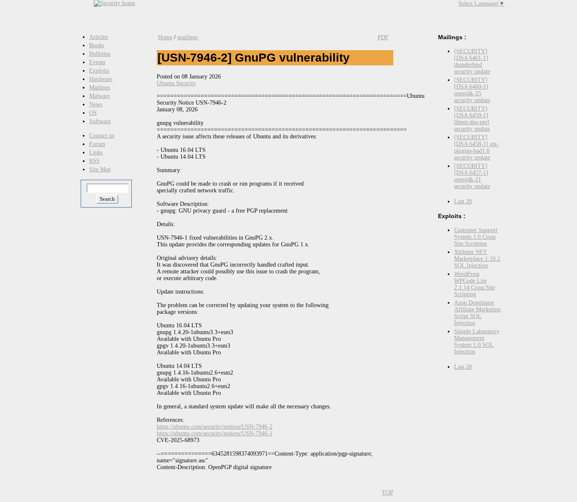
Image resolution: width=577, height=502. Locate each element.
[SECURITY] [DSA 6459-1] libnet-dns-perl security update (472, 118)
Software (100, 121)
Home (165, 37)
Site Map (100, 169)
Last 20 (463, 201)
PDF (383, 37)
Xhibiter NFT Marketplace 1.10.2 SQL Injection (477, 259)
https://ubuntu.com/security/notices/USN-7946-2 (214, 427)
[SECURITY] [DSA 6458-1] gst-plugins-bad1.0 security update (476, 147)
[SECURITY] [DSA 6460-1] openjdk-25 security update (472, 90)
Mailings (99, 87)
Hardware (100, 79)
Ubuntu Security (176, 83)
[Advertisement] (307, 12)
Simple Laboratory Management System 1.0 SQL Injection (476, 341)
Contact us (101, 135)
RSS (94, 161)
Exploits (99, 70)
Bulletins (99, 54)
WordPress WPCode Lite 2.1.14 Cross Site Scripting (474, 284)
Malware (99, 96)
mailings (187, 37)
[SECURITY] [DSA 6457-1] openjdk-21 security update (472, 176)
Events (97, 62)
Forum (97, 144)
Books (96, 45)
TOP (387, 492)
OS (93, 113)
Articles (98, 37)
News (95, 104)
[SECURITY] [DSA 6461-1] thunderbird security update (472, 61)
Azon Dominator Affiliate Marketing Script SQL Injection (477, 313)
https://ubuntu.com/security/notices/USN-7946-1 (214, 433)
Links (96, 152)
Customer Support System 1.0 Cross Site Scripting (476, 237)
